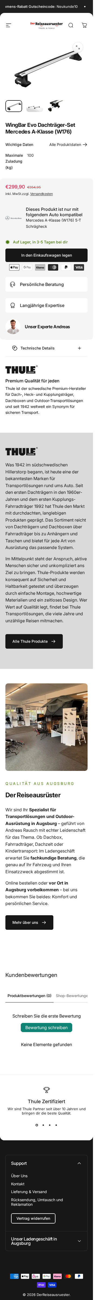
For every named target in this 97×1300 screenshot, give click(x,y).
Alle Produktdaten (65, 144)
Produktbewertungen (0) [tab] (29, 995)
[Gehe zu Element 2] (34, 106)
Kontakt (18, 1184)
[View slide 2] (43, 1125)
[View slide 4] (56, 1125)
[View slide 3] (50, 1125)
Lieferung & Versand (29, 1191)
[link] (34, 641)
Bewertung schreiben (46, 1027)
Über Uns (19, 1175)
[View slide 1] (37, 1125)
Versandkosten (41, 194)
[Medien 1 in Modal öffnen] (77, 47)
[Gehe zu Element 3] (55, 106)
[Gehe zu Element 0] (13, 106)
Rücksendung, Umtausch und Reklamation (37, 1202)
